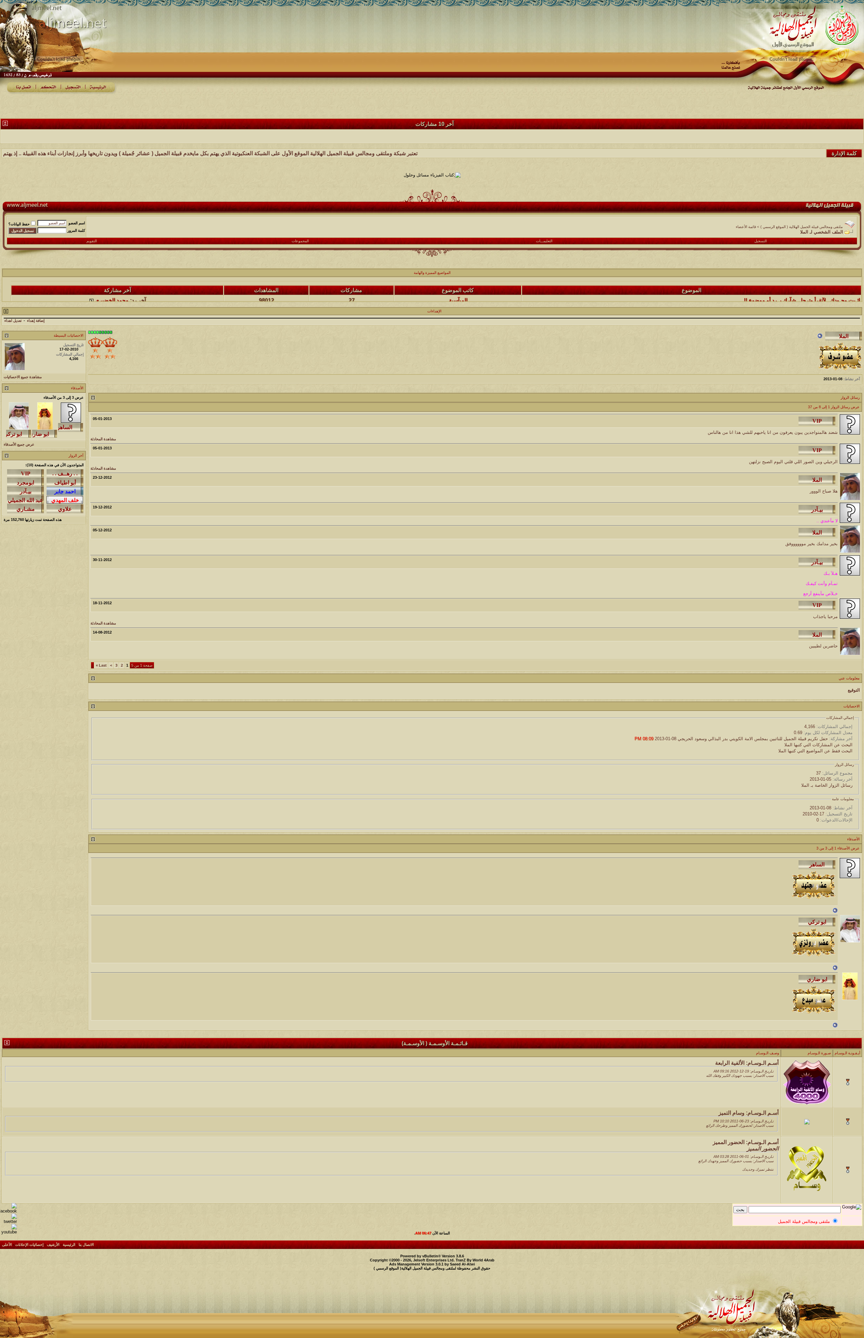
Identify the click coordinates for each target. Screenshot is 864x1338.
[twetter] (8, 1221)
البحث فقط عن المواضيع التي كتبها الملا (815, 750)
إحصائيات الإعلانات (29, 1245)
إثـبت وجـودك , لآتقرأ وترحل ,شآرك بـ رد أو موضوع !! (802, 283)
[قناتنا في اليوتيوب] (8, 1231)
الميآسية (458, 283)
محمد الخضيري (112, 283)
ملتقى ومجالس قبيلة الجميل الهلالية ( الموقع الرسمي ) (801, 227)
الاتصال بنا (86, 1245)
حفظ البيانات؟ (19, 224)
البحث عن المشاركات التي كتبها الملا (818, 744)
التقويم (91, 241)
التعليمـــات (544, 241)
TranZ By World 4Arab (475, 1260)
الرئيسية (69, 1245)
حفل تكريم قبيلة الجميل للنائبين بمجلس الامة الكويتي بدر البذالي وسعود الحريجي (753, 738)
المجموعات (300, 241)
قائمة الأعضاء (746, 227)
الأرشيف (53, 1245)
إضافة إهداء (36, 320)
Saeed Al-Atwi (462, 1264)
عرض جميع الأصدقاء (19, 444)
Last (101, 665)
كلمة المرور (76, 230)
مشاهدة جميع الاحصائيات (23, 377)
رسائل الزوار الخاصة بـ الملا (827, 785)
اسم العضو (77, 223)
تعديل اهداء (13, 320)
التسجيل (760, 241)
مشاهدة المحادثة (103, 439)
